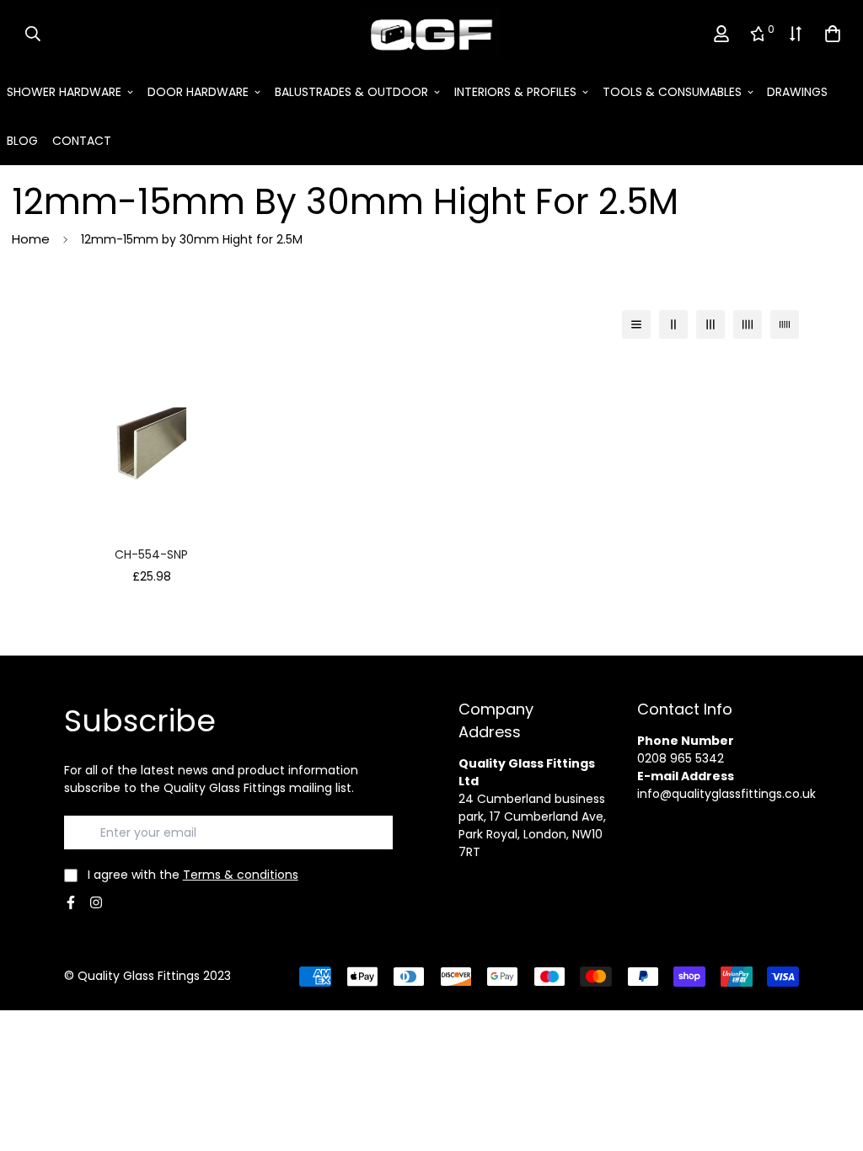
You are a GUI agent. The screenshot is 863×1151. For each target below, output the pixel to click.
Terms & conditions (240, 874)
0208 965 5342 (680, 758)
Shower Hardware (64, 91)
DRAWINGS (797, 91)
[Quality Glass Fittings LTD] (431, 33)
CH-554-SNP (151, 554)
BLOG (22, 140)
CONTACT (81, 140)
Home (31, 239)
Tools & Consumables (672, 91)
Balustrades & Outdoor (351, 91)
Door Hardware (198, 91)
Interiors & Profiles (515, 91)
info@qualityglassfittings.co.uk (726, 793)
